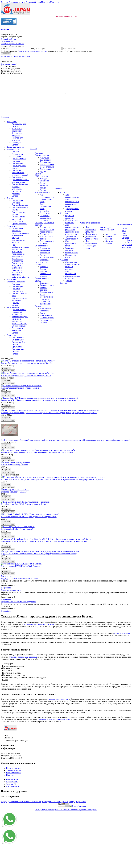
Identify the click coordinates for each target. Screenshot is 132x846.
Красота (58, 188)
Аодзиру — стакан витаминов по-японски (19, 578)
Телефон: (34, 48)
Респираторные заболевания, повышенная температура (18, 257)
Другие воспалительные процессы (47, 257)
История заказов (13, 773)
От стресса (16, 156)
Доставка (30, 2)
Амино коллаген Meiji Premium (14, 465)
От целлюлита (18, 340)
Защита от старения (69, 249)
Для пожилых (91, 239)
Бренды (72, 801)
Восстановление (42, 155)
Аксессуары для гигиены (19, 125)
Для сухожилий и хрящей (47, 242)
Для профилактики (20, 205)
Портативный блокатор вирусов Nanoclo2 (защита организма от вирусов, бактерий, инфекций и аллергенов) (49, 413)
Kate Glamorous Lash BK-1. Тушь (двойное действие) (24, 504)
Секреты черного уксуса (12, 590)
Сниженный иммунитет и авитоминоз (17, 265)
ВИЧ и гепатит (46, 315)
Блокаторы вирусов (15, 147)
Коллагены (11, 279)
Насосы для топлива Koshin (107, 228)
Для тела (64, 260)
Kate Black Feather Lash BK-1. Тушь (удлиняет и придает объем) (29, 516)
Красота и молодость (16, 282)
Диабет (38, 174)
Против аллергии (19, 224)
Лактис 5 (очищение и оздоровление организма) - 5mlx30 (26, 375)
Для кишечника (19, 337)
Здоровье (5, 117)
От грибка (44, 211)
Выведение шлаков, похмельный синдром (20, 235)
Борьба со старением (69, 216)
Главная (4, 2)
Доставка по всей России (66, 16)
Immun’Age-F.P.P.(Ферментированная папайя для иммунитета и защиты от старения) (38, 400)
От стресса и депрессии (17, 329)
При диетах (17, 347)
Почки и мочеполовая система (45, 273)
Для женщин (17, 163)
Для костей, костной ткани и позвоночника (47, 229)
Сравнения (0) (12, 786)
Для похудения (18, 182)
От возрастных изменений (18, 218)
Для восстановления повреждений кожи (47, 198)
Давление (44, 283)
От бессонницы (19, 326)
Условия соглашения (32, 801)
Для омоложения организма (19, 299)
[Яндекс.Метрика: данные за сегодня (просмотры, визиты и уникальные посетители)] (77, 806)
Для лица (16, 289)
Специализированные (90, 223)
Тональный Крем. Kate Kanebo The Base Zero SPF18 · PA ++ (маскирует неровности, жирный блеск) (45, 541)
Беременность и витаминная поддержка (18, 602)
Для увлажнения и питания (72, 277)
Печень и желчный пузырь (44, 185)
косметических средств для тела (39, 624)
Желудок (44, 178)
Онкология (45, 248)
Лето (124, 233)
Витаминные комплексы (17, 229)
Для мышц (44, 234)
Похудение (11, 335)
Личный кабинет (8, 39)
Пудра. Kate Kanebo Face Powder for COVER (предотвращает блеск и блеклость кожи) (39, 554)
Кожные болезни (42, 192)
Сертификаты (12, 782)
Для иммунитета (19, 166)
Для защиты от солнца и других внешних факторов (72, 265)
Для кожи (16, 168)
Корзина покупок (14, 768)
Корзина (5, 29)
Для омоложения (70, 272)
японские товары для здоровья (23, 657)
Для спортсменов (91, 242)
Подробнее (6, 588)
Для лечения (17, 200)
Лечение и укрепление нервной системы (19, 321)
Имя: (3, 48)
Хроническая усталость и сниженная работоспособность (20, 273)
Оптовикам (14, 2)
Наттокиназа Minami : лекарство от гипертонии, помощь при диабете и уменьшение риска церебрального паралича (52, 479)
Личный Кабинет (14, 770)
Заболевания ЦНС (20, 316)
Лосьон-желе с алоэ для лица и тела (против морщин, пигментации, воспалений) (37, 452)
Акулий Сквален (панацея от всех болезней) (20, 388)
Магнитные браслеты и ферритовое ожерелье (17, 132)
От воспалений (41, 246)
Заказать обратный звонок (12, 44)
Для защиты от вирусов (18, 241)
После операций (47, 167)
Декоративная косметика (71, 221)
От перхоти (45, 213)
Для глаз (15, 152)
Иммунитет (12, 226)
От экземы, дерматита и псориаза (45, 217)
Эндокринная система (46, 321)
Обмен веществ (47, 318)
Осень (124, 235)
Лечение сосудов (43, 288)
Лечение (33, 148)
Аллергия (39, 153)
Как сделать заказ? (9, 64)
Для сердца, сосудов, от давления (17, 191)
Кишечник (44, 181)
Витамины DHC (14, 149)
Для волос (16, 161)
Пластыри (16, 142)
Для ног (63, 283)
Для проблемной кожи (45, 206)
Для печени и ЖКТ (20, 179)
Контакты (54, 2)
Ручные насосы (108, 237)
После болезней (47, 164)
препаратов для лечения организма (54, 719)
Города (4, 801)
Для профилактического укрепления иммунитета (20, 248)
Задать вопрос (7, 41)
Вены (42, 313)
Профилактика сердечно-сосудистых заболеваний (46, 300)
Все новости (6, 576)
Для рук (15, 303)
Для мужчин (17, 177)
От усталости (17, 221)
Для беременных (19, 159)
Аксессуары (12, 121)
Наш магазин (12, 779)
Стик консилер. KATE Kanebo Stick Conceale (20, 566)
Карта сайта (81, 801)
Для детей (44, 157)
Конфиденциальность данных (55, 801)
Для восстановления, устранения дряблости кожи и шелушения (72, 229)
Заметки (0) (11, 784)
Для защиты (70, 236)
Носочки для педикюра (17, 139)
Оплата (37, 2)
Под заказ (45, 2)
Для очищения (71, 239)
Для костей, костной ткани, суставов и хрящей (20, 172)
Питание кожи (71, 253)
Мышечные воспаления (45, 251)
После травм (45, 169)
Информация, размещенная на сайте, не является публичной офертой (66, 810)
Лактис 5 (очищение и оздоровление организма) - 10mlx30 (26, 363)
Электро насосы (109, 242)
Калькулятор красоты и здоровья (15, 56)
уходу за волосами (122, 633)
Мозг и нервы (13, 307)
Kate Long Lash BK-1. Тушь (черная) (17, 529)
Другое (15, 145)
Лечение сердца (47, 285)
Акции (22, 2)
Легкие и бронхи (44, 268)
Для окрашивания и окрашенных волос (72, 202)
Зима (124, 231)
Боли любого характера (45, 309)
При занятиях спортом (18, 350)
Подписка (10, 775)
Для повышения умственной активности (19, 311)
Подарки (125, 238)
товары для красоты (58, 699)
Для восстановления (72, 196)
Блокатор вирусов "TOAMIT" (14, 492)
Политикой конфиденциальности (32, 51)
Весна (124, 228)
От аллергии (17, 154)
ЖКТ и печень (41, 176)
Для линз (16, 203)
